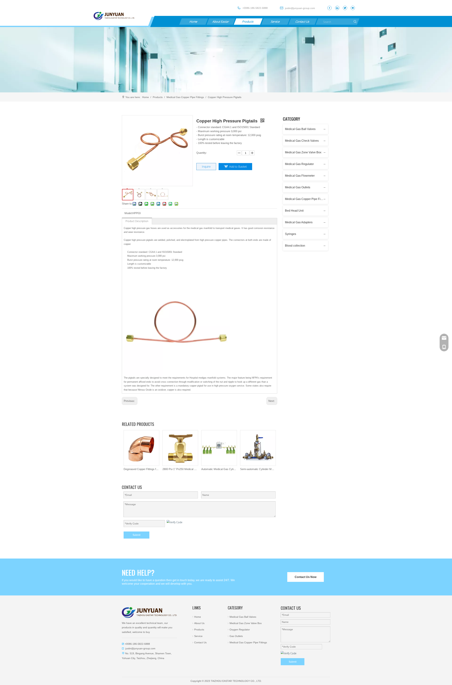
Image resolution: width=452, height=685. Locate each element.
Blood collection (295, 245)
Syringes (290, 233)
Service (275, 21)
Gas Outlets (236, 636)
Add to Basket (238, 167)
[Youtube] (353, 8)
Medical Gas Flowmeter (300, 175)
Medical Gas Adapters (299, 222)
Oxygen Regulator (240, 629)
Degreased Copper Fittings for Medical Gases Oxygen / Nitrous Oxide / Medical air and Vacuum (141, 469)
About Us (199, 623)
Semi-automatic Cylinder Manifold (257, 469)
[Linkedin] (337, 8)
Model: (128, 213)
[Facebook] (329, 8)
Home (193, 21)
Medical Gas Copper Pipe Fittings (306, 198)
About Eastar (221, 21)
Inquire (206, 167)
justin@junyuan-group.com (140, 648)
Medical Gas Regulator (299, 164)
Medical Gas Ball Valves (300, 129)
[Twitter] (345, 8)
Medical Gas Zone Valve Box (303, 152)
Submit (136, 534)
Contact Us (302, 21)
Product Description (137, 221)
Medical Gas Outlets (297, 187)
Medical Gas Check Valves (302, 140)
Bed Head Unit (294, 210)
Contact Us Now (305, 576)
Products (248, 21)
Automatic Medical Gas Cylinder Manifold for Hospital (219, 469)
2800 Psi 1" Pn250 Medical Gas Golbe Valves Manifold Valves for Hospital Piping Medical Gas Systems (180, 469)
